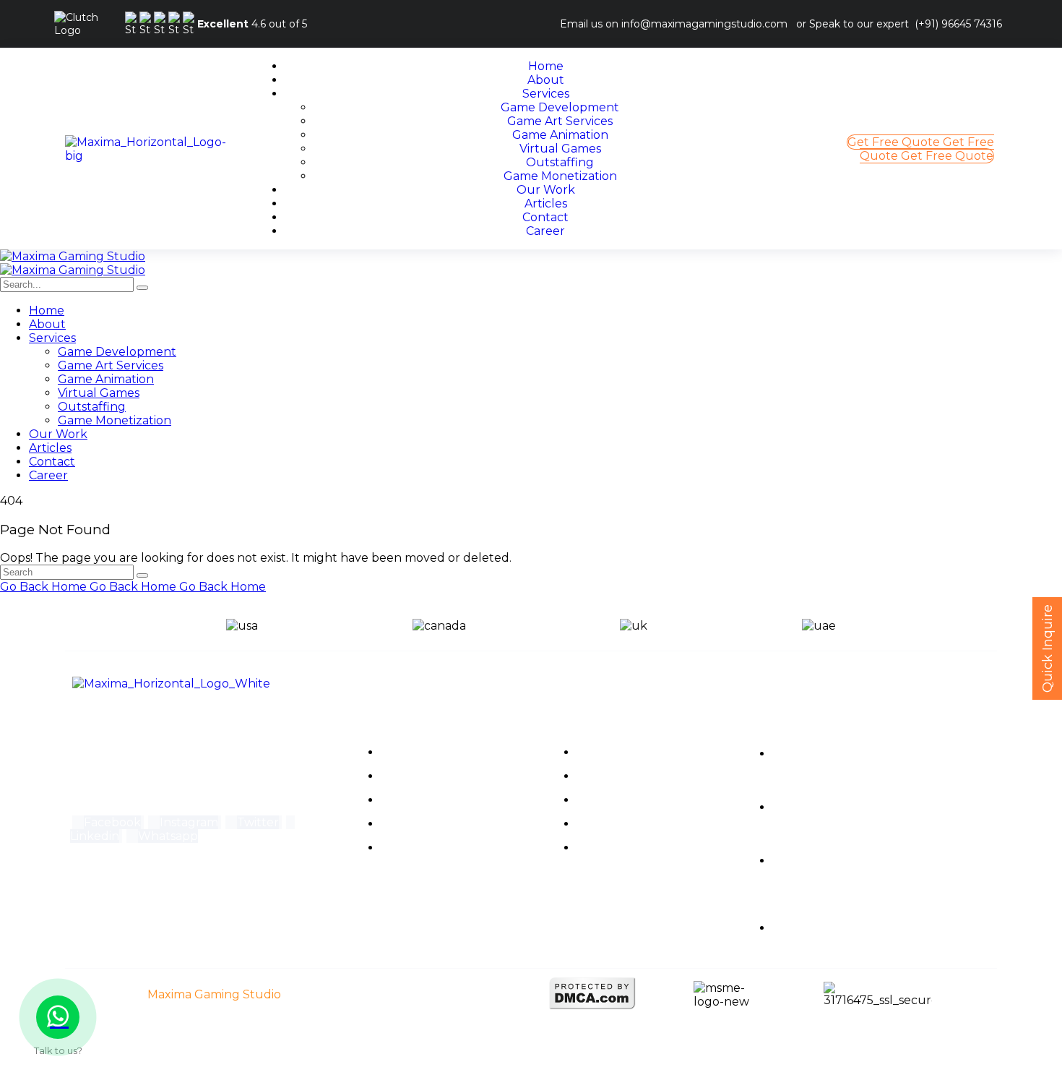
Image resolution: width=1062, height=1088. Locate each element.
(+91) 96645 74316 (958, 23)
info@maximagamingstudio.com (704, 23)
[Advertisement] (433, 1052)
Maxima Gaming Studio (214, 994)
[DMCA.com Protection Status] (592, 1006)
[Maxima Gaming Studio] (72, 256)
